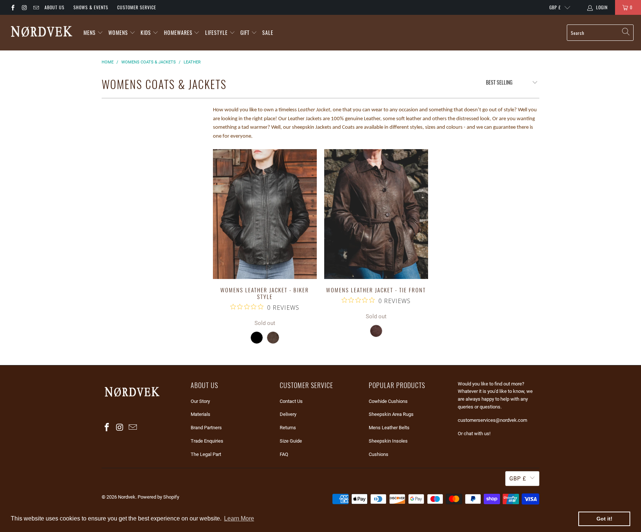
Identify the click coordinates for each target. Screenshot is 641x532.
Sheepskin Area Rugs (391, 414)
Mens (89, 32)
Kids (146, 32)
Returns (288, 427)
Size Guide (291, 441)
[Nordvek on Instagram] (24, 7)
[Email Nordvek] (36, 7)
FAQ (284, 454)
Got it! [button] (604, 519)
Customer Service (136, 7)
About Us (55, 7)
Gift (245, 32)
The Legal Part (206, 454)
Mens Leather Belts (389, 427)
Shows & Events (90, 7)
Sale (267, 32)
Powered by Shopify (158, 497)
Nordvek (126, 497)
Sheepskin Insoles (388, 441)
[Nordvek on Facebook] (12, 7)
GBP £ (555, 7)
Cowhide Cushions (388, 401)
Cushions (378, 454)
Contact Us (291, 401)
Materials (200, 414)
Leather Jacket (314, 110)
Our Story (200, 401)
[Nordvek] (41, 33)
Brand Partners (206, 427)
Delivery (288, 414)
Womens (118, 32)
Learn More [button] (239, 518)
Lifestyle (216, 32)
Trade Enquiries (207, 441)
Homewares (178, 32)
